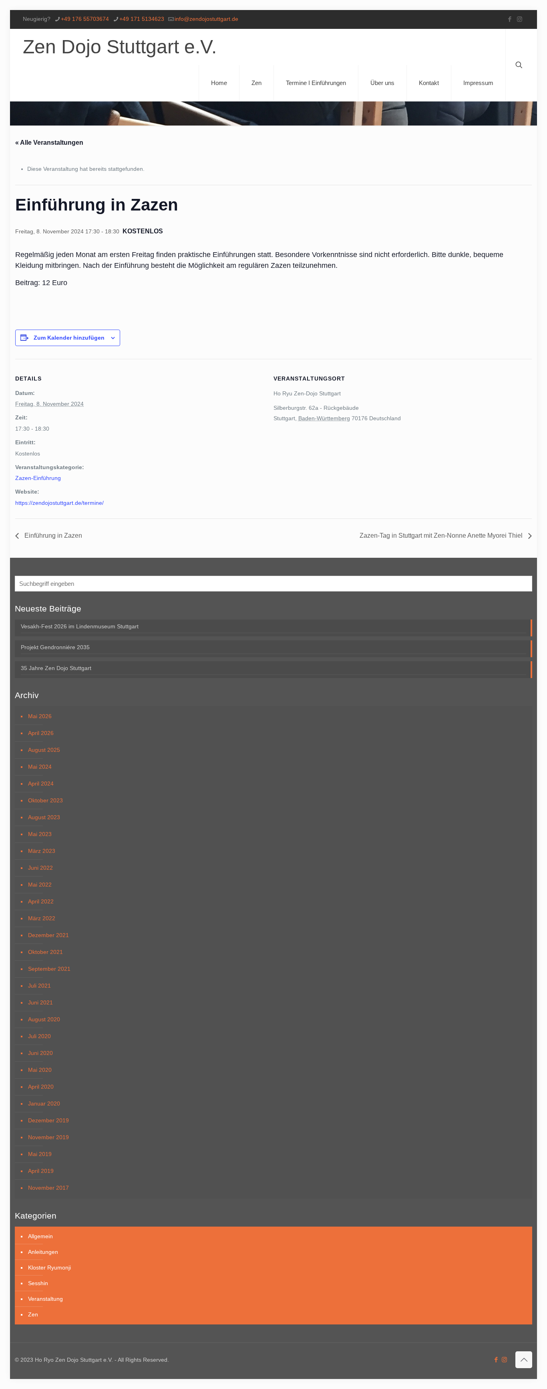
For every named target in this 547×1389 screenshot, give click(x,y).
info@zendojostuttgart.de (206, 19)
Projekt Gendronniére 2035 (55, 647)
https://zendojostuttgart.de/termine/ (59, 503)
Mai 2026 (40, 716)
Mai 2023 (40, 834)
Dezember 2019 (48, 1120)
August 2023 (44, 817)
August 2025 (44, 750)
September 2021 (49, 969)
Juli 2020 (39, 1036)
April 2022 (41, 901)
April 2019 (41, 1171)
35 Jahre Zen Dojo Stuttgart (56, 668)
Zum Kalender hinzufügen (69, 337)
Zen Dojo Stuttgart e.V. (120, 46)
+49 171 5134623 (141, 19)
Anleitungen (43, 1252)
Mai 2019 (40, 1154)
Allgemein (40, 1236)
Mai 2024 (40, 766)
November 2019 (48, 1137)
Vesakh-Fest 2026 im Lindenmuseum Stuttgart (80, 626)
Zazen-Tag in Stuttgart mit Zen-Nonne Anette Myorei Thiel (442, 535)
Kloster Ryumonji (49, 1267)
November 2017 (48, 1187)
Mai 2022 (40, 884)
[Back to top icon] (523, 1359)
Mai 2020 (40, 1070)
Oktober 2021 (45, 952)
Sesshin (38, 1283)
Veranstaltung (45, 1299)
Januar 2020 (44, 1103)
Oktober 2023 (45, 800)
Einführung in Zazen (52, 535)
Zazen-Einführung (38, 478)
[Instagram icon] (520, 19)
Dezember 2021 (48, 935)
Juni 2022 (40, 868)
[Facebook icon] (510, 19)
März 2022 (41, 918)
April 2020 (41, 1086)
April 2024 (41, 783)
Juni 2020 (40, 1053)
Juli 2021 (39, 985)
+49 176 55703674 (85, 19)
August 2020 (44, 1019)
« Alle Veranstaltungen (49, 142)
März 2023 (41, 851)
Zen (33, 1314)
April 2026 (41, 733)
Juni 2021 (40, 1002)
